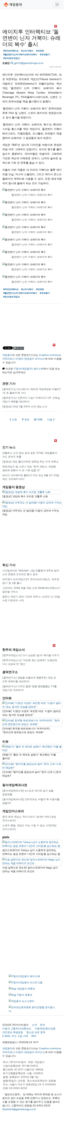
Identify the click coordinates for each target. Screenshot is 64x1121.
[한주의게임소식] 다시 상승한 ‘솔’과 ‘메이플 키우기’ (31, 655)
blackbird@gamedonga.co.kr (19, 1109)
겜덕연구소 (10, 672)
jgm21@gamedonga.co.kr (29, 63)
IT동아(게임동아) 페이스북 (28, 368)
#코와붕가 (45, 54)
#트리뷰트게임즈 (11, 58)
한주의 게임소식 (13, 650)
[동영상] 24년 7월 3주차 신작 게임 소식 (24, 406)
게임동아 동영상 (13, 487)
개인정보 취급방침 (12, 1032)
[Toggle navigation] (57, 4)
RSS (33, 1036)
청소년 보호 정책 (35, 1032)
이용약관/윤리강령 (45, 1028)
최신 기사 (9, 565)
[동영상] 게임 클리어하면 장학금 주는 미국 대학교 (30, 461)
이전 (14, 419)
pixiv (5, 837)
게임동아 (7, 354)
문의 (42, 1024)
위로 (26, 419)
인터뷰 (7, 698)
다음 (50, 419)
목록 (39, 419)
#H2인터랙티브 (11, 50)
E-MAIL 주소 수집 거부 (15, 1036)
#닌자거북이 (27, 50)
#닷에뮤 (40, 50)
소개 (34, 1024)
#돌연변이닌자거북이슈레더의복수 (20, 54)
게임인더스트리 (13, 811)
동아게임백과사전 (14, 785)
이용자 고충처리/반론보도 (16, 1028)
